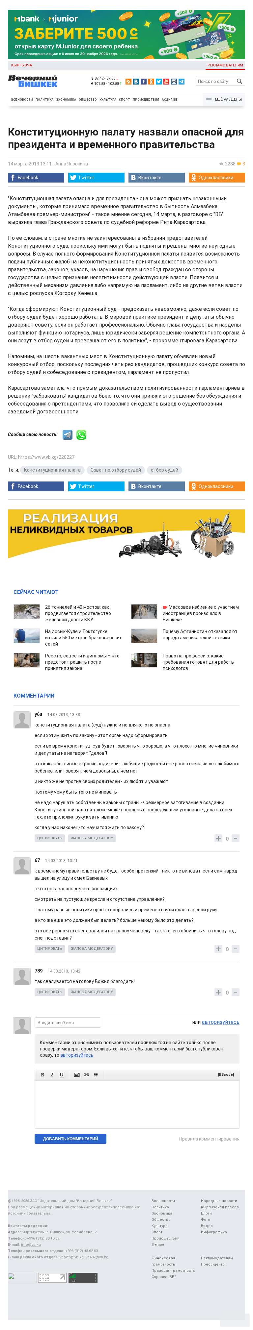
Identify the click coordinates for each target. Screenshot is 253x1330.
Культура (107, 99)
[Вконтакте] (136, 82)
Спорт (124, 99)
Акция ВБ (170, 99)
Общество (88, 99)
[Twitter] (159, 82)
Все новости (22, 99)
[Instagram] (174, 82)
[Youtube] (166, 82)
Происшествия (146, 99)
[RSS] (128, 82)
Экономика (66, 99)
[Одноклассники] (151, 82)
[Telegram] (181, 82)
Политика (44, 99)
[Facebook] (144, 82)
